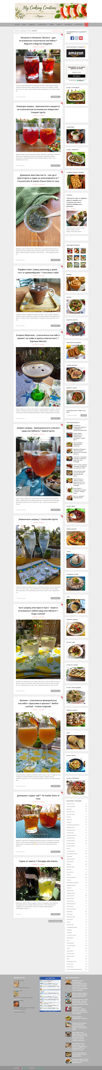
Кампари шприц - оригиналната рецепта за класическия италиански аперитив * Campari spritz (38, 109)
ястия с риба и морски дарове (77, 969)
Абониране (76, 76)
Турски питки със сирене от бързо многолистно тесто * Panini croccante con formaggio (79, 482)
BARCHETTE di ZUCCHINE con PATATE (23, 997)
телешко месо (77, 943)
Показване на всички (57, 30)
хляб (77, 959)
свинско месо (77, 924)
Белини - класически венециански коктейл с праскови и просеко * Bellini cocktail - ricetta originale (38, 703)
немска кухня (77, 890)
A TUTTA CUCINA (18, 990)
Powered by (72, 80)
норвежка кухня (77, 893)
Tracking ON (54, 1011)
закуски (77, 874)
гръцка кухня (77, 861)
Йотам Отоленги (77, 814)
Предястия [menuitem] (32, 24)
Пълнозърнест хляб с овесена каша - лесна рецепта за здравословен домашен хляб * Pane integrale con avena (79, 1046)
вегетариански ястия (77, 853)
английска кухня (77, 838)
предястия (77, 911)
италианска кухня (77, 877)
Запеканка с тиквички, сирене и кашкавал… (48, 1000)
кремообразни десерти (77, 882)
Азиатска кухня (77, 803)
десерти (77, 864)
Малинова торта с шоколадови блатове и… (49, 984)
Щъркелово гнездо (19, 1000)
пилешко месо (77, 898)
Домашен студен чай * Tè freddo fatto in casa (38, 797)
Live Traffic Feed (50, 978)
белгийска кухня (77, 846)
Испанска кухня (77, 811)
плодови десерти (77, 903)
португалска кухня (77, 909)
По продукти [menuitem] (68, 24)
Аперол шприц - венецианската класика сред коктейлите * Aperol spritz (38, 429)
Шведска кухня (77, 827)
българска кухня (77, 851)
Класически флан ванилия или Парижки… (48, 1008)
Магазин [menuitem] (17, 24)
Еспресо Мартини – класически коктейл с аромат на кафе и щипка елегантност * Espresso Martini (38, 338)
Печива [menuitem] (51, 24)
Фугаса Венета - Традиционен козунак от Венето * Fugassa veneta (79, 491)
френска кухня (77, 956)
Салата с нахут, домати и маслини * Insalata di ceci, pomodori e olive (80, 466)
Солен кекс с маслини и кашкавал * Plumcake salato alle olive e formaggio (80, 459)
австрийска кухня (77, 830)
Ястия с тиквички (43, 1006)
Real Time (50, 1011)
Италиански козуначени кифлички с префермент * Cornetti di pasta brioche (80, 428)
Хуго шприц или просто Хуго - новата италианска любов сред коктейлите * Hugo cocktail (38, 610)
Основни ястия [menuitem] (42, 24)
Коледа (77, 817)
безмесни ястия (77, 843)
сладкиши (77, 930)
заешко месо (77, 872)
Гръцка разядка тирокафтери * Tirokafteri (78, 444)
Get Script (45, 1011)
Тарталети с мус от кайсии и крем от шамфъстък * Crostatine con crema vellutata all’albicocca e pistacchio (76, 202)
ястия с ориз (77, 964)
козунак (77, 880)
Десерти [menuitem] (59, 24)
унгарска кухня (77, 953)
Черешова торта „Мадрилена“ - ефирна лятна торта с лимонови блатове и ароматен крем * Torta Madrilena (80, 1010)
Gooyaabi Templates (39, 1068)
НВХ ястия (77, 819)
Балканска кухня (77, 806)
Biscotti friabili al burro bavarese (21, 987)
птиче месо (77, 914)
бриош (77, 848)
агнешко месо (77, 832)
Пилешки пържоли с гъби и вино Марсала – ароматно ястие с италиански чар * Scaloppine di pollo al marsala (80, 1002)
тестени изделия (77, 945)
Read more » (55, 97)
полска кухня (77, 906)
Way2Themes (25, 1068)
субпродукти (77, 937)
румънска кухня (77, 916)
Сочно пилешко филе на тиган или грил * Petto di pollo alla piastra (79, 473)
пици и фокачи (77, 901)
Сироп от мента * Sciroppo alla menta (38, 861)
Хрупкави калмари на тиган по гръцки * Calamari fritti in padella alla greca (80, 451)
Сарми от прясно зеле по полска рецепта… (51, 990)
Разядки (77, 822)
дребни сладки (77, 867)
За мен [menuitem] (24, 24)
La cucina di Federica (19, 980)
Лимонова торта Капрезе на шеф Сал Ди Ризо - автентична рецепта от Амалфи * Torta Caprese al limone (79, 1026)
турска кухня (77, 951)
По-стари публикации (55, 921)
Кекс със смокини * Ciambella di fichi (78, 496)
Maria (67, 209)
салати (77, 922)
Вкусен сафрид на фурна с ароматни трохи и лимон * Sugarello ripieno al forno (80, 994)
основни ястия (77, 895)
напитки (77, 888)
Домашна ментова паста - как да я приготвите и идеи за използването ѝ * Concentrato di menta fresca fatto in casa (38, 178)
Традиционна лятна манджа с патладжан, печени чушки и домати (24, 1008)
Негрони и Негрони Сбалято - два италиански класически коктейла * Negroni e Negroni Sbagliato (38, 40)
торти (77, 948)
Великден (77, 809)
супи (77, 940)
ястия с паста (77, 966)
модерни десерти (77, 885)
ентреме (77, 869)
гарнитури (77, 856)
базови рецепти (77, 840)
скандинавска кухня (77, 927)
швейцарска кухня (77, 961)
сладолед (77, 932)
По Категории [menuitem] (78, 24)
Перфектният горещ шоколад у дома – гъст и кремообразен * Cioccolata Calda (38, 271)
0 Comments (41, 47)
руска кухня (77, 919)
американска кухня (77, 835)
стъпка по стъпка (77, 935)
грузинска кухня (77, 859)
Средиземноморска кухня (77, 825)
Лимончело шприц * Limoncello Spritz (38, 519)
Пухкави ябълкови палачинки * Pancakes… (49, 997)
